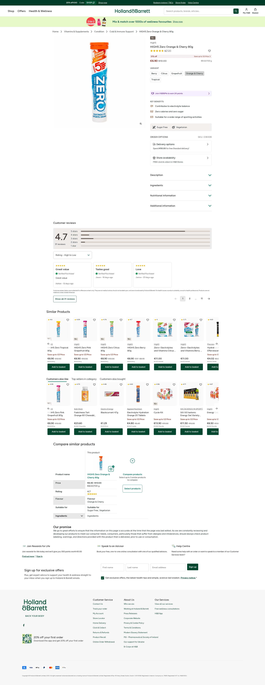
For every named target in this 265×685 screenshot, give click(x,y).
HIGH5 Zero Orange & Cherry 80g (98, 476)
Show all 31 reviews (65, 299)
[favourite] (68, 320)
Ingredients (156, 185)
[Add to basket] (111, 468)
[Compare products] (132, 460)
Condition (99, 31)
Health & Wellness (40, 11)
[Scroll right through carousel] (216, 344)
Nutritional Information (163, 195)
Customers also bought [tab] (112, 378)
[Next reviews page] (209, 299)
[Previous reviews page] (176, 299)
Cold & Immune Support (122, 31)
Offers (22, 11)
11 (202, 298)
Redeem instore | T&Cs (163, 3)
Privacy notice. (188, 577)
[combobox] (198, 11)
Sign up (193, 567)
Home (55, 31)
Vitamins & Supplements (76, 31)
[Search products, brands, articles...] (236, 11)
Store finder (180, 3)
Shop (11, 11)
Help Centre (193, 3)
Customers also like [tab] (57, 378)
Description (156, 175)
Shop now (102, 3)
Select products (132, 488)
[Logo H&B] (132, 12)
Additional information (162, 205)
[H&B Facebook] (23, 625)
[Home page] (132, 11)
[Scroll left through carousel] (48, 344)
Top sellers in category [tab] (84, 378)
